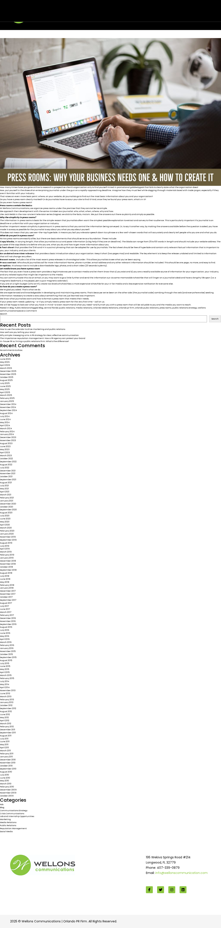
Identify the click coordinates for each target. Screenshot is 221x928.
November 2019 (8, 536)
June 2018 (5, 579)
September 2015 (8, 657)
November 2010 (8, 762)
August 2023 (6, 443)
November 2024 (8, 407)
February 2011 (6, 753)
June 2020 (5, 518)
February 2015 (7, 678)
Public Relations (23, 307)
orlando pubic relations (147, 307)
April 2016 (5, 639)
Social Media (6, 831)
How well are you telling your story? (17, 332)
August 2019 (6, 542)
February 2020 (7, 530)
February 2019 (7, 554)
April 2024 (5, 425)
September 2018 (8, 569)
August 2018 (6, 573)
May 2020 (4, 521)
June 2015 (5, 666)
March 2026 (6, 368)
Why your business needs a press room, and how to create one (75, 9)
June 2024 (5, 419)
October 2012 (6, 705)
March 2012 (5, 723)
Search (3, 313)
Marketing (5, 819)
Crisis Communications (12, 813)
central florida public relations (59, 307)
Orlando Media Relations (105, 307)
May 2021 (4, 488)
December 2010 (8, 759)
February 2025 (7, 398)
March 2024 (6, 428)
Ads (1, 804)
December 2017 (8, 590)
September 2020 (8, 509)
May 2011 (4, 744)
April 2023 (5, 452)
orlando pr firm (126, 307)
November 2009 (8, 792)
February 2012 (7, 726)
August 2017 (6, 603)
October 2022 (6, 458)
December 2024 (8, 404)
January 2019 (7, 557)
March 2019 (6, 551)
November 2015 (8, 651)
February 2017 (7, 615)
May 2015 (4, 669)
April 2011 (4, 747)
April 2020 (5, 524)
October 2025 (6, 377)
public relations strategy (184, 307)
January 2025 (7, 401)
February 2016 (7, 645)
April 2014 (4, 687)
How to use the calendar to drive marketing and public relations (32, 329)
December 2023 (8, 437)
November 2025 (8, 374)
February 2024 (7, 431)
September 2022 (8, 461)
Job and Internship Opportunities (17, 816)
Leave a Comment (27, 310)
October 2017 (6, 597)
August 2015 (6, 660)
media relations (84, 307)
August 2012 (6, 711)
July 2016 (4, 630)
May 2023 (4, 449)
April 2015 (4, 672)
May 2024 (4, 422)
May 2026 (5, 362)
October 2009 (7, 795)
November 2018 (8, 563)
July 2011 (4, 738)
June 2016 (5, 633)
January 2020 (7, 533)
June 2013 (5, 693)
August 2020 (6, 512)
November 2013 (8, 690)
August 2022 (6, 464)
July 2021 (4, 485)
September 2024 (8, 410)
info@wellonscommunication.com (181, 873)
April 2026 (5, 365)
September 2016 (8, 624)
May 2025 (4, 389)
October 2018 (6, 566)
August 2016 (6, 627)
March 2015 (5, 675)
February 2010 (7, 786)
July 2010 (4, 774)
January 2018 (6, 587)
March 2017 (5, 612)
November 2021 (7, 473)
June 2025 (5, 386)
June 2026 (5, 359)
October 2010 (6, 765)
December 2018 (8, 560)
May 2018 (4, 582)
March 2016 (6, 642)
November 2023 (8, 440)
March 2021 (5, 494)
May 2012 (4, 717)
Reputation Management (13, 828)
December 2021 (8, 470)
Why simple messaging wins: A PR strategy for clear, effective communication (39, 335)
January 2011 (6, 756)
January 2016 (7, 648)
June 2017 (5, 609)
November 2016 (8, 621)
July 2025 (4, 383)
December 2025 (8, 371)
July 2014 (4, 681)
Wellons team (33, 13)
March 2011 (5, 750)
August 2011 (5, 735)
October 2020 (6, 506)
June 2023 (5, 446)
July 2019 (4, 545)
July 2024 (4, 416)
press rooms (165, 307)
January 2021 (6, 500)
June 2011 (4, 741)
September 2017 (8, 600)
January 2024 (7, 434)
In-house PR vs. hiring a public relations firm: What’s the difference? (34, 341)
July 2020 (4, 515)
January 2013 (6, 702)
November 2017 (7, 593)
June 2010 (5, 777)
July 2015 (4, 663)
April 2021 (4, 491)
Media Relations (8, 822)
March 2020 (6, 527)
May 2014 (4, 684)
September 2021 (8, 479)
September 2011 (8, 732)
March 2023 (6, 455)
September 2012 (8, 708)
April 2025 (5, 392)
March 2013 (5, 696)
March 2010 (5, 783)
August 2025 (6, 380)
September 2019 (8, 539)
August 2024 (6, 413)
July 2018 (4, 576)
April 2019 (5, 548)
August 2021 (6, 482)
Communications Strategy (13, 810)
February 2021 (7, 497)
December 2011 (7, 729)
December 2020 (8, 503)
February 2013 (7, 699)
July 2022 (4, 467)
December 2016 (8, 618)
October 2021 (6, 476)
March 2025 (6, 395)
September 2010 (8, 768)
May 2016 (4, 636)
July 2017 (4, 606)
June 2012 (5, 714)
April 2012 (4, 720)
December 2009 (8, 789)
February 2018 (7, 585)
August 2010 (6, 771)
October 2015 (6, 654)
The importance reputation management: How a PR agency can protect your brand (42, 338)
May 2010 (4, 780)
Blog (11, 307)
